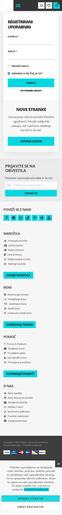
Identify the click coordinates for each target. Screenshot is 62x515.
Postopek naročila (17, 240)
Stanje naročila (18, 275)
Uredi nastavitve (30, 506)
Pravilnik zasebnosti (18, 416)
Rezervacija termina (18, 294)
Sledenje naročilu (16, 264)
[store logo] (7, 5)
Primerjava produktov (19, 362)
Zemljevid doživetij (17, 402)
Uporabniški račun (17, 357)
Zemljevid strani (16, 348)
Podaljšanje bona (16, 299)
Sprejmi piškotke (31, 498)
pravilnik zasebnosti (36, 489)
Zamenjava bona (17, 304)
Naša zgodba (14, 393)
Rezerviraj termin (19, 325)
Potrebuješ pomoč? (20, 374)
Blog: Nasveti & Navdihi (20, 397)
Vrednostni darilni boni (19, 313)
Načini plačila (15, 245)
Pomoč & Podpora (16, 344)
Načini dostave (15, 250)
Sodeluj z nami (15, 407)
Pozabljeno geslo (16, 353)
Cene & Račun (14, 254)
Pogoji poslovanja (17, 420)
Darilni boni (13, 308)
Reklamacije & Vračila (18, 259)
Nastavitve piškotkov (18, 411)
